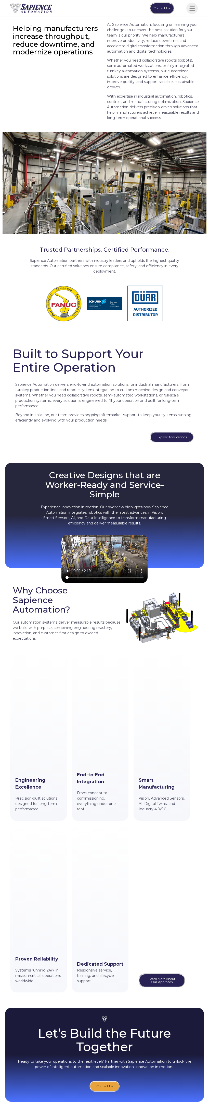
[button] (8, 183)
